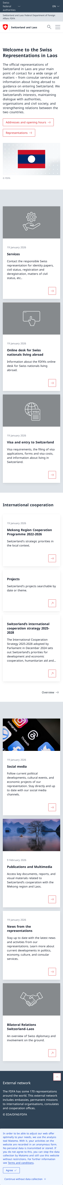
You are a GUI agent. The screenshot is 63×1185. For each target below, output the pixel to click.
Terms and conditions (21, 1162)
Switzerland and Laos (24, 27)
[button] (57, 1077)
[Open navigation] (57, 27)
